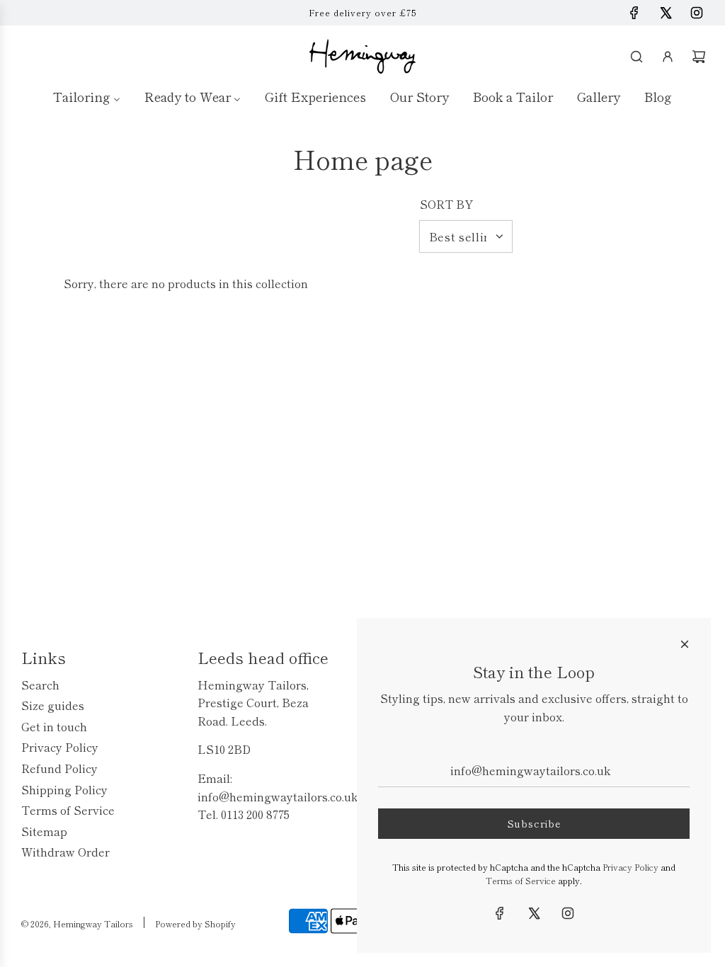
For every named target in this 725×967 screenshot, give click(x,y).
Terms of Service (521, 880)
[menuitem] (86, 96)
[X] (665, 13)
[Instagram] (696, 13)
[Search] (636, 56)
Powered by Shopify (195, 923)
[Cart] (698, 56)
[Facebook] (634, 13)
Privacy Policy (630, 867)
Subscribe (534, 823)
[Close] (684, 644)
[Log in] (667, 56)
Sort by (446, 204)
